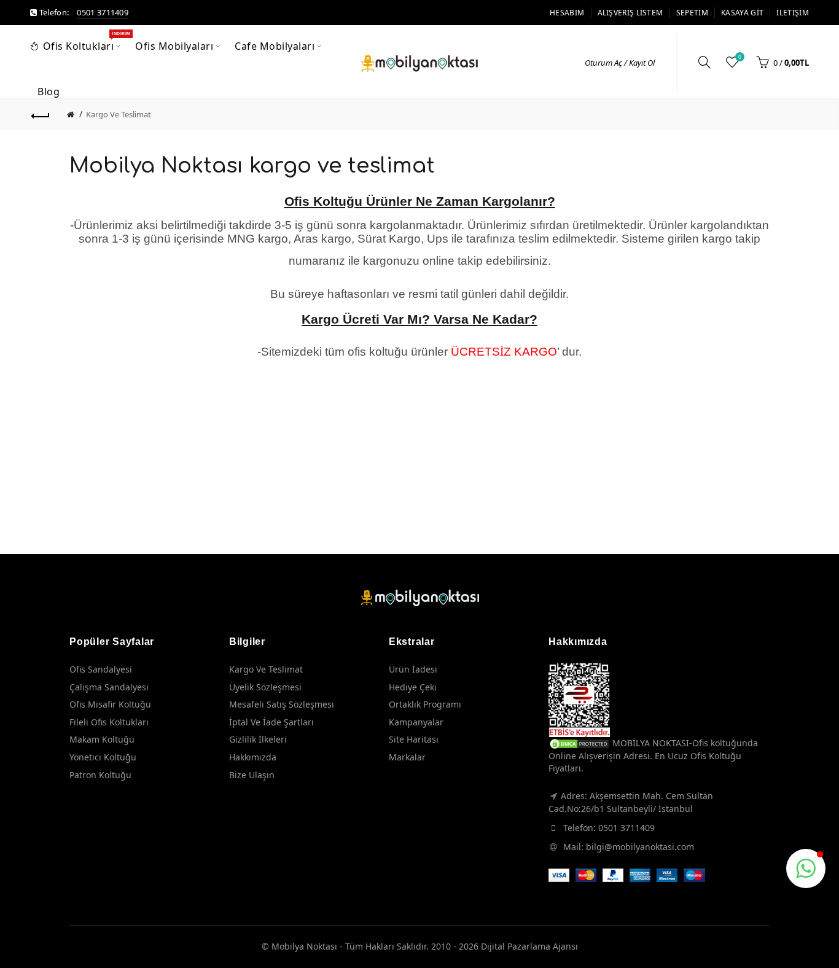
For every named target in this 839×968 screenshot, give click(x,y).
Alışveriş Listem (630, 12)
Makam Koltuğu (102, 739)
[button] (805, 868)
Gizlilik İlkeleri (258, 739)
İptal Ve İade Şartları (271, 722)
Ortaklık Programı (425, 704)
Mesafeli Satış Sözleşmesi (281, 704)
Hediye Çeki (413, 687)
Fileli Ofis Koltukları (109, 722)
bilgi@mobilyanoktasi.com (640, 847)
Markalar (407, 757)
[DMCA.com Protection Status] (579, 743)
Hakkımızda (252, 757)
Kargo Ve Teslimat (118, 114)
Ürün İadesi (413, 669)
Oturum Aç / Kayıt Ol (620, 62)
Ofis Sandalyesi (100, 669)
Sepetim (692, 12)
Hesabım (567, 12)
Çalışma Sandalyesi (109, 687)
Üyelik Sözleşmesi (265, 687)
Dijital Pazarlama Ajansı (529, 946)
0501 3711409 (102, 12)
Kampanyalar (416, 722)
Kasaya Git (742, 12)
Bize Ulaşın (252, 775)
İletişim (792, 12)
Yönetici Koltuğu (102, 757)
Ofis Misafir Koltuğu (110, 704)
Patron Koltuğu (100, 775)
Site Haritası (414, 739)
